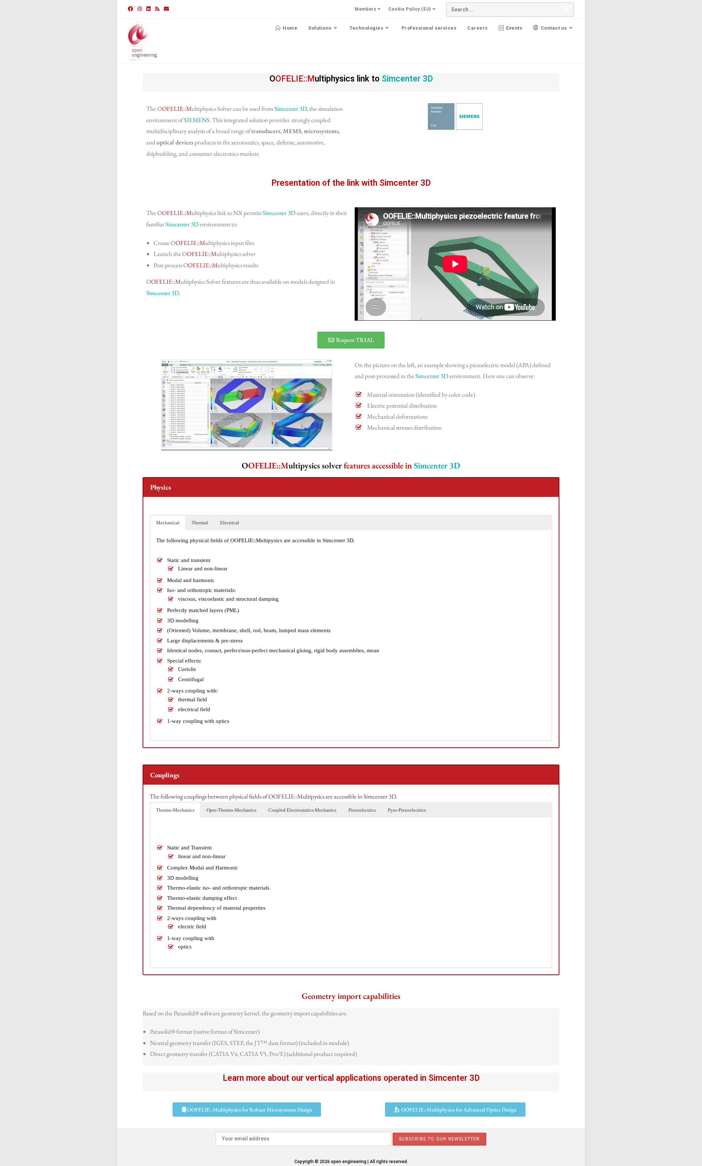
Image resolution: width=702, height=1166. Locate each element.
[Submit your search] (566, 8)
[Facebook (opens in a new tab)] (131, 8)
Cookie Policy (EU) (409, 9)
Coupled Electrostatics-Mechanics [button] (302, 810)
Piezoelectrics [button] (362, 810)
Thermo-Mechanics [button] (175, 810)
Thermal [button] (200, 522)
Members (365, 9)
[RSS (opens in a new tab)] (157, 8)
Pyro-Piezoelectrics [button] (407, 810)
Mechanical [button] (168, 522)
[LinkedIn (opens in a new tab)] (148, 8)
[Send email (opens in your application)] (166, 8)
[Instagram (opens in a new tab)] (139, 8)
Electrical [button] (229, 522)
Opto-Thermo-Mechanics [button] (231, 810)
